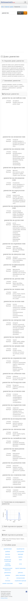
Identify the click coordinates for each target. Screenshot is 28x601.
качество (7, 557)
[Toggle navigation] (25, 2)
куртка (20, 557)
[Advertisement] (14, 34)
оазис (20, 559)
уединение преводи (20, 580)
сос (7, 578)
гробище (7, 551)
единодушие (20, 551)
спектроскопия (20, 578)
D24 (2, 6)
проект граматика (20, 568)
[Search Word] (25, 13)
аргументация (8, 549)
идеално (7, 554)
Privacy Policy (4, 598)
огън (20, 564)
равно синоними (20, 575)
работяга (20, 572)
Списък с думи (9, 6)
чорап (20, 583)
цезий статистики (8, 583)
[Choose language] (20, 13)
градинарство (20, 549)
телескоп (7, 580)
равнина (7, 575)
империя (20, 554)
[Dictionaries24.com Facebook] (26, 591)
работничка (7, 572)
